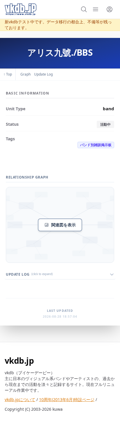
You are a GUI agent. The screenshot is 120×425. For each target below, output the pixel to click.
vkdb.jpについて (20, 399)
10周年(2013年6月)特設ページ (66, 399)
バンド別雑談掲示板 (96, 144)
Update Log (43, 74)
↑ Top (7, 74)
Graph (25, 74)
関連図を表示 (63, 225)
